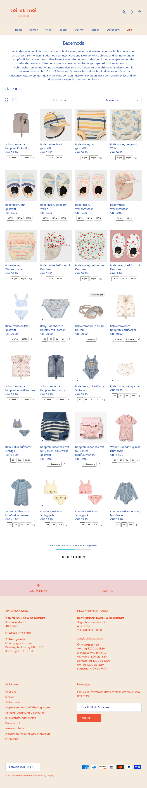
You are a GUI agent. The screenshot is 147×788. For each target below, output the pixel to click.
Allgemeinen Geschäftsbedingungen (54, 768)
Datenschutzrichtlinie (43, 766)
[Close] (140, 713)
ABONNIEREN (58, 755)
